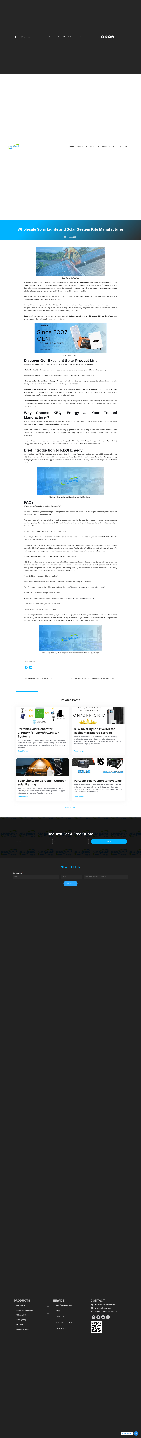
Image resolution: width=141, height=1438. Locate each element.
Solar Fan (19, 1324)
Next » (75, 807)
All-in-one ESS (21, 1315)
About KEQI (107, 147)
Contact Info (18, 873)
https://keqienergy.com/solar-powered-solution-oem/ (85, 587)
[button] (26, 667)
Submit (70, 884)
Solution (93, 147)
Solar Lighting (21, 1320)
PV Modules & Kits (22, 1329)
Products (80, 147)
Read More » (23, 751)
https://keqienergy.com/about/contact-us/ (79, 598)
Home (71, 147)
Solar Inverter (21, 1305)
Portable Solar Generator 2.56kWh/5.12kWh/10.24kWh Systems (38, 732)
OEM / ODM (122, 147)
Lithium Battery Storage (24, 1310)
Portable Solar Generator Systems (98, 780)
